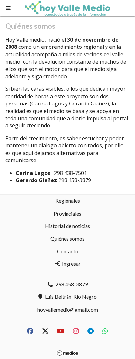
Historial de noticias (67, 226)
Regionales (67, 201)
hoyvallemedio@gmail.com (67, 309)
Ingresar (71, 263)
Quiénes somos (67, 239)
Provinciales (67, 213)
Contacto (67, 251)
